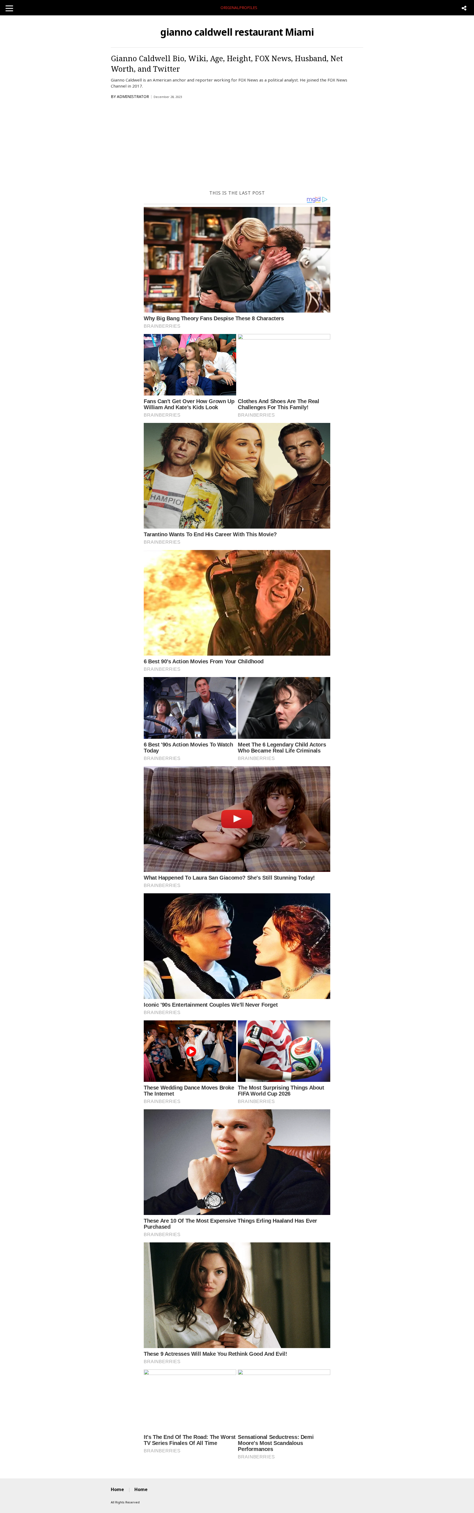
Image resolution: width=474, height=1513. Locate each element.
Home (117, 1489)
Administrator (133, 96)
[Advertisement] (237, 146)
